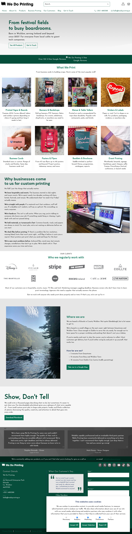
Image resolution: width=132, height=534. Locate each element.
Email (90, 480)
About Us (12, 11)
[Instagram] (114, 465)
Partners (111, 519)
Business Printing (34, 11)
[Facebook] (100, 465)
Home (4, 11)
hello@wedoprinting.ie (112, 459)
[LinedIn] (109, 465)
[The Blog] (128, 465)
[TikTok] (124, 465)
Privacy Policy (7, 531)
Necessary (66, 519)
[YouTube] (119, 465)
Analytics (77, 519)
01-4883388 (91, 459)
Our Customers (49, 11)
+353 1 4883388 (8, 492)
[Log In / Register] (123, 4)
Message (91, 489)
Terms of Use (37, 531)
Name (90, 471)
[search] (108, 4)
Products (22, 11)
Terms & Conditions (22, 531)
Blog (59, 11)
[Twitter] (105, 465)
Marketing (88, 519)
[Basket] (128, 4)
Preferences (100, 519)
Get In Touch (68, 11)
